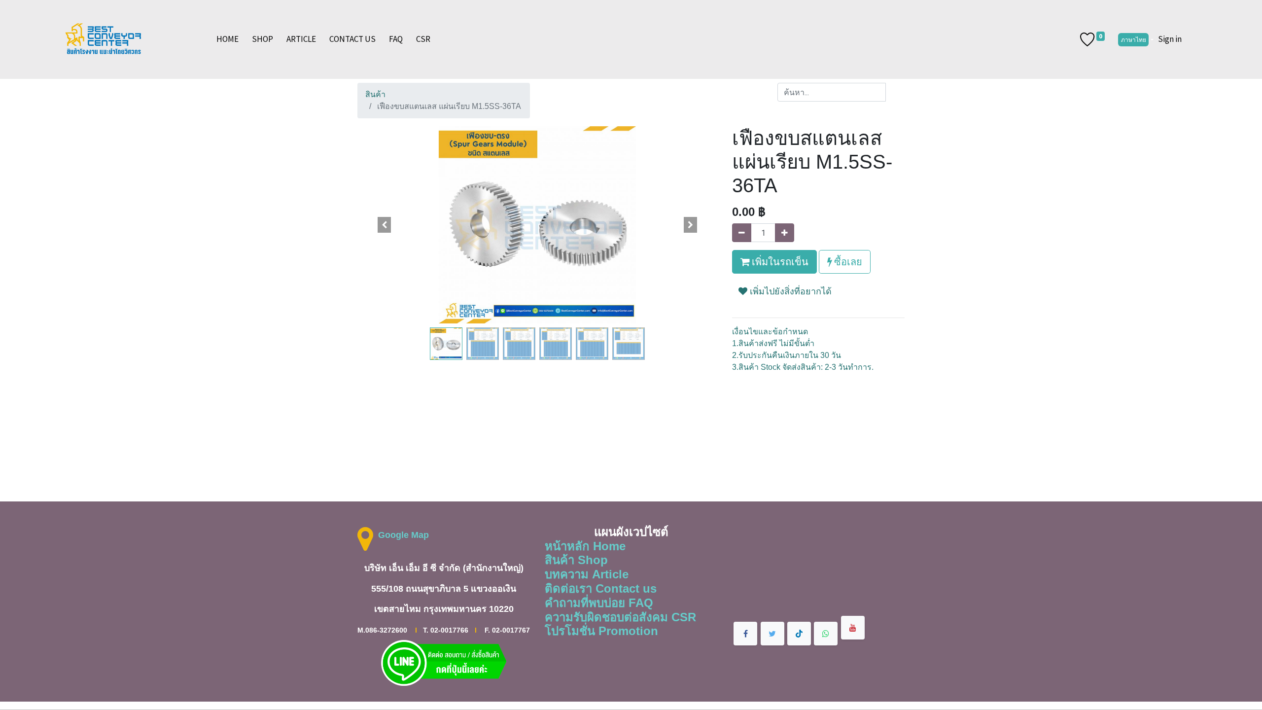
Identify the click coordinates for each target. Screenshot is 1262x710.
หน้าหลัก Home (585, 546)
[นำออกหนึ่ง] (741, 232)
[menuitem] (227, 39)
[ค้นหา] (895, 92)
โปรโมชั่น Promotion (601, 631)
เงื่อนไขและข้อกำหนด (770, 331)
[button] (384, 225)
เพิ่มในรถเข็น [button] (779, 261)
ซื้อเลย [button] (847, 261)
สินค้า (375, 94)
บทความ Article (587, 574)
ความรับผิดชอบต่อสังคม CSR (620, 617)
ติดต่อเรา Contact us (601, 588)
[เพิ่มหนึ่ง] (784, 232)
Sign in (1170, 39)
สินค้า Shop (576, 560)
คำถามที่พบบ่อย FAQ (599, 602)
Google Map (403, 535)
